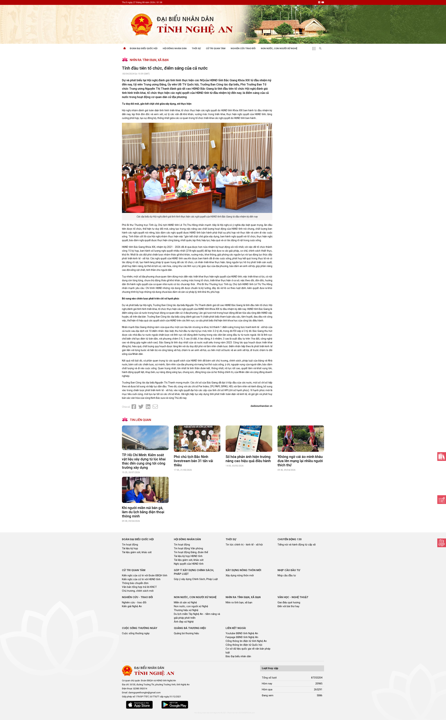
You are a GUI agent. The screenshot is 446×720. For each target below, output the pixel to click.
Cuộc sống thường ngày (135, 633)
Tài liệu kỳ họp (130, 548)
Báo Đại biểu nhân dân (238, 656)
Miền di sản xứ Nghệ (185, 602)
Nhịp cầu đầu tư (287, 575)
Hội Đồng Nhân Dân (175, 48)
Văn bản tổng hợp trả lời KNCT (139, 587)
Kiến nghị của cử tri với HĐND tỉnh (141, 579)
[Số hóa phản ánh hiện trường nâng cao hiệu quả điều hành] (249, 438)
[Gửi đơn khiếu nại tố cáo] (441, 542)
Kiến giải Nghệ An (132, 606)
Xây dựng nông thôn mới (240, 575)
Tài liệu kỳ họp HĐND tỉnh (188, 556)
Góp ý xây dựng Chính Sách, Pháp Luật (196, 579)
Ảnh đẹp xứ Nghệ (184, 621)
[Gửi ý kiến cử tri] (441, 456)
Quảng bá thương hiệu (186, 633)
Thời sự (196, 48)
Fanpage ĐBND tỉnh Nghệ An (242, 637)
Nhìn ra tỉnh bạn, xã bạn (239, 602)
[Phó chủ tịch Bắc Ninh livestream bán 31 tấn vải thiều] (197, 438)
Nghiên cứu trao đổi (243, 48)
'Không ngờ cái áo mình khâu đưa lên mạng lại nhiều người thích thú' (300, 461)
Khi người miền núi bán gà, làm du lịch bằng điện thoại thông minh (143, 512)
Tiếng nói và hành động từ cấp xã (297, 544)
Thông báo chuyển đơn (135, 583)
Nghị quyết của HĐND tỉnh (188, 563)
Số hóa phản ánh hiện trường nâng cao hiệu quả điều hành (248, 459)
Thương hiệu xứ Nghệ (186, 610)
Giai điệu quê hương (289, 602)
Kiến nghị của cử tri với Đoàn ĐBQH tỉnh (144, 575)
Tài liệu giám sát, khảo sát (137, 552)
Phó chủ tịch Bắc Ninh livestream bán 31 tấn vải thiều (193, 461)
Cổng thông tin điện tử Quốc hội (244, 644)
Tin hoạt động (130, 544)
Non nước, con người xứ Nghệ (279, 48)
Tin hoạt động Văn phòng (188, 548)
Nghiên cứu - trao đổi (134, 602)
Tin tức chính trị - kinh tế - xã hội (244, 544)
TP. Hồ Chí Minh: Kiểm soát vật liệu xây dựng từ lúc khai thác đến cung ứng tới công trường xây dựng (144, 461)
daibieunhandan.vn (261, 406)
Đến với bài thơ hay (288, 606)
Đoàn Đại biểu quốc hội (143, 48)
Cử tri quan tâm (215, 48)
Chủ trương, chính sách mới (137, 590)
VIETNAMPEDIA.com (246, 713)
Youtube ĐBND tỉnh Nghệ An (242, 633)
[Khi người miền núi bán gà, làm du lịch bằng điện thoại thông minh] (145, 490)
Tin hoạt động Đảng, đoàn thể (191, 552)
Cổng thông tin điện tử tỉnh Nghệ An (246, 641)
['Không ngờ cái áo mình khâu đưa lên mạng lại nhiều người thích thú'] (301, 438)
